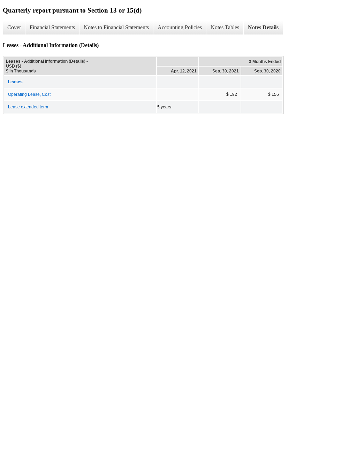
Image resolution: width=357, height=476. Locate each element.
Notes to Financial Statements (116, 27)
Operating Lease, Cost (29, 94)
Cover (14, 27)
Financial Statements (52, 27)
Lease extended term (28, 107)
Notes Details (263, 27)
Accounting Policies (180, 27)
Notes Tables (225, 27)
